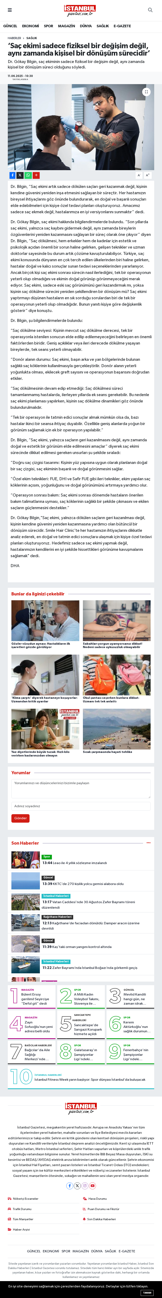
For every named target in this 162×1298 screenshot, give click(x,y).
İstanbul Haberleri (56, 896)
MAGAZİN (66, 26)
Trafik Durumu (22, 1209)
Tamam (147, 1293)
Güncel (48, 877)
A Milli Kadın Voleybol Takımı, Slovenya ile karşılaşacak (86, 999)
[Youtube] (92, 1185)
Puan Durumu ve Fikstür (103, 1209)
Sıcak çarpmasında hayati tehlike (107, 752)
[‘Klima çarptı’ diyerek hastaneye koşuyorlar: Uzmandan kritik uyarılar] (45, 675)
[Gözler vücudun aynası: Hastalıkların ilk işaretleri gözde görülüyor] (45, 620)
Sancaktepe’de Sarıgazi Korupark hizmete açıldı (88, 1029)
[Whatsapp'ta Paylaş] (28, 175)
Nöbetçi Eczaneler (25, 1198)
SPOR (48, 26)
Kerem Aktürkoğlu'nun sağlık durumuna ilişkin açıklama (136, 1027)
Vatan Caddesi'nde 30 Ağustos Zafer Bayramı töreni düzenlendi (88, 905)
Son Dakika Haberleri (101, 1219)
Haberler (14, 38)
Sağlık (31, 38)
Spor (46, 856)
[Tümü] (149, 843)
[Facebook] (69, 1185)
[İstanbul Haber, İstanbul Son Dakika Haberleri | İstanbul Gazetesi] (80, 10)
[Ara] (150, 10)
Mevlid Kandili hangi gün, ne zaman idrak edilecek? (135, 999)
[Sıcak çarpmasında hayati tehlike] (117, 729)
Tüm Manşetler (23, 1219)
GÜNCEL (10, 26)
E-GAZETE (122, 26)
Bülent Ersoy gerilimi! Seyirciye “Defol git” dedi (35, 999)
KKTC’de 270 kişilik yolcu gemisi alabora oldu (83, 884)
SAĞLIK (103, 26)
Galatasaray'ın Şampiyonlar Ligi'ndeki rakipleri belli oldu (88, 1054)
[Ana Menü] (10, 10)
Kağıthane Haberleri (57, 917)
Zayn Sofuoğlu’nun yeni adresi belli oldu (39, 1027)
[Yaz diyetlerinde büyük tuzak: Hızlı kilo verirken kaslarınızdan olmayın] (45, 729)
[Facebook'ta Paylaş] (12, 175)
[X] (77, 1185)
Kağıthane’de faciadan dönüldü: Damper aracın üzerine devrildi (90, 926)
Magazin (27, 990)
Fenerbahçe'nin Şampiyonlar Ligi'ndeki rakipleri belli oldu (137, 1054)
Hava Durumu (98, 1198)
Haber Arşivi (21, 1229)
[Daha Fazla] (36, 175)
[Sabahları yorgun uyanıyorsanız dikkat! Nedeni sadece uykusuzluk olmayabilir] (117, 620)
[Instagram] (84, 1185)
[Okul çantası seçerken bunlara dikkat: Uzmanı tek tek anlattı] (117, 675)
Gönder (20, 818)
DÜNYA (86, 26)
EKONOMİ (30, 26)
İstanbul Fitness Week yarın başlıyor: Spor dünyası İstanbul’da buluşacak (90, 1080)
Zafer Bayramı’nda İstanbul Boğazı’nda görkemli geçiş (90, 968)
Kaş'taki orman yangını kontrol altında (77, 947)
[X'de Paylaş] (20, 175)
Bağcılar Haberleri (38, 1045)
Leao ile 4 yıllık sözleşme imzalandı (75, 863)
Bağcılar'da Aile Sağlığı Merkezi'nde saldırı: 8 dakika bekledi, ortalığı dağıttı (37, 1054)
